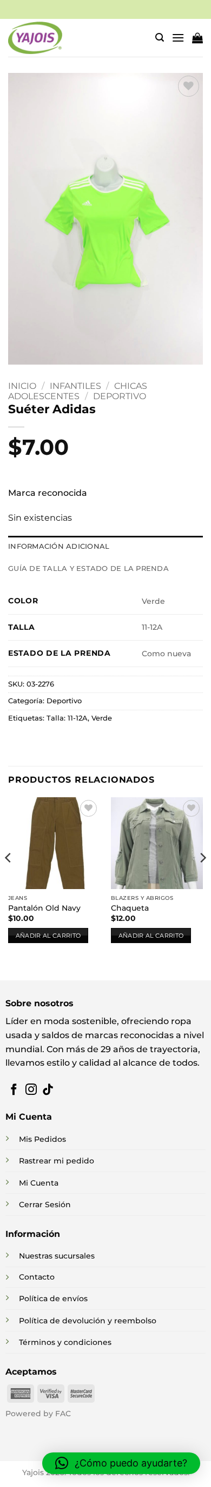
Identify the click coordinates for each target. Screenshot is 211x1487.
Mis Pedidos (42, 1139)
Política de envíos (53, 1298)
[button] (159, 37)
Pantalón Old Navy (44, 908)
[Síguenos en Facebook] (13, 1090)
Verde (101, 718)
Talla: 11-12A (67, 718)
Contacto (37, 1277)
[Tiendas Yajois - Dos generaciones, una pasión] (35, 38)
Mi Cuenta (38, 1183)
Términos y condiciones (65, 1342)
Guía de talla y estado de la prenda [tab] (88, 568)
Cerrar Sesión (45, 1204)
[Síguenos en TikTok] (48, 1090)
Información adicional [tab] (58, 546)
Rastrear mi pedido (56, 1161)
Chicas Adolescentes (77, 391)
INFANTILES (75, 386)
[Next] (202, 879)
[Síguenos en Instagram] (31, 1090)
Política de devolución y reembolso (87, 1320)
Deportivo (119, 396)
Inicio (22, 386)
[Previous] (8, 879)
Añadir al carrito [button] (48, 935)
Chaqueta (130, 908)
